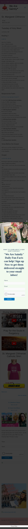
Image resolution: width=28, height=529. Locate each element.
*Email (6, 286)
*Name (6, 280)
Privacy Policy (14, 526)
